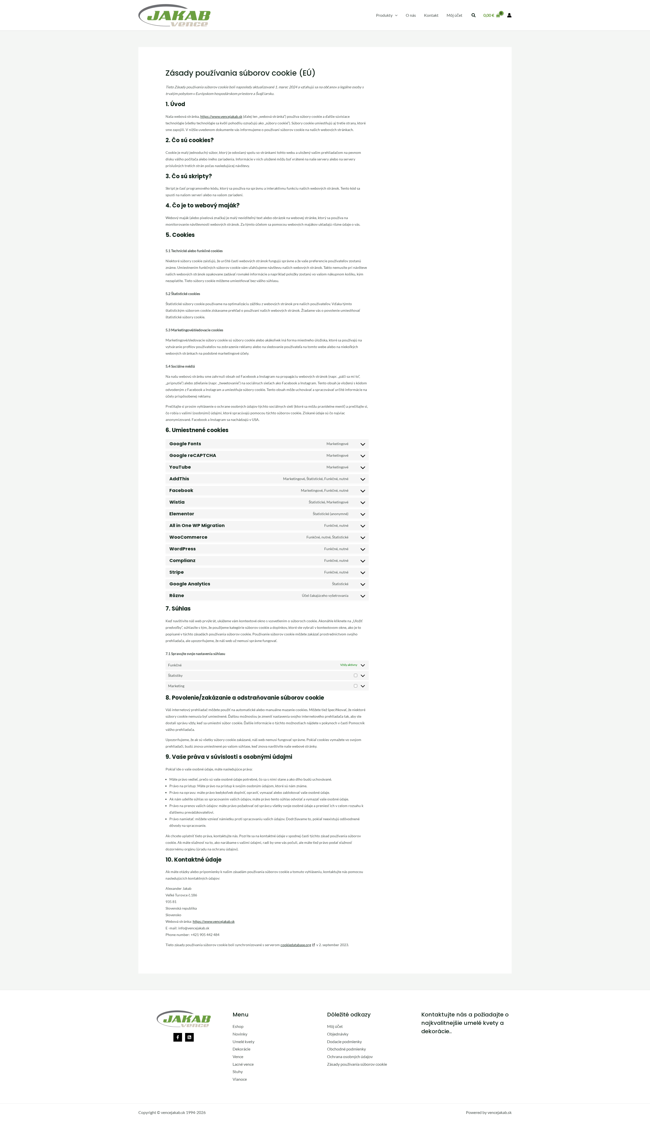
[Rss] (189, 1037)
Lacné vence (243, 1064)
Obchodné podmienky (346, 1048)
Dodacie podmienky (344, 1041)
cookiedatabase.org (296, 945)
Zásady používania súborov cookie (357, 1064)
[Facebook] (177, 1037)
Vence (238, 1056)
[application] (395, 15)
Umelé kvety (243, 1041)
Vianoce (240, 1079)
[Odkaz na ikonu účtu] (509, 15)
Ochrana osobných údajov (350, 1056)
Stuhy (238, 1071)
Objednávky (337, 1033)
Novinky (240, 1033)
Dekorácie (241, 1048)
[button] (387, 15)
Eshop (238, 1026)
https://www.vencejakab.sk (221, 116)
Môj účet (335, 1026)
